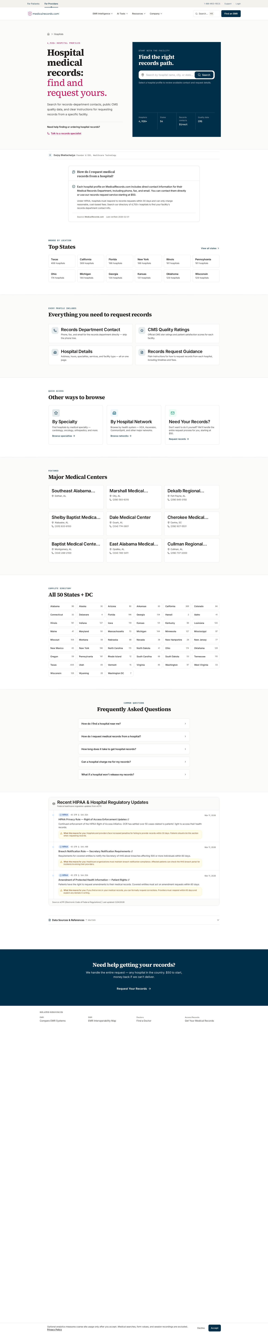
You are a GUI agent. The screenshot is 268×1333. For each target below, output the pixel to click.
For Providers (51, 3)
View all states (209, 248)
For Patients (33, 3)
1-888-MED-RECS (212, 3)
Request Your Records (132, 988)
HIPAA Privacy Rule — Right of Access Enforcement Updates (92, 819)
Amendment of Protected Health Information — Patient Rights (92, 879)
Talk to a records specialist (66, 133)
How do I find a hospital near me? (101, 723)
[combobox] (177, 75)
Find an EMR (231, 13)
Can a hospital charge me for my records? (106, 761)
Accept (214, 1328)
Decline (201, 1328)
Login (238, 3)
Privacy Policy (54, 1329)
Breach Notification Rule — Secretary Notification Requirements (94, 851)
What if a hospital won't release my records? (107, 774)
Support (228, 3)
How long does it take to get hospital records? (108, 749)
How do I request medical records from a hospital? (111, 736)
